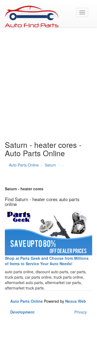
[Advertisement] (48, 86)
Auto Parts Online (24, 165)
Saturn (50, 165)
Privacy (80, 312)
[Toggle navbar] (82, 12)
